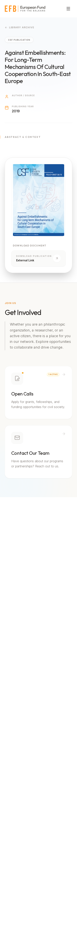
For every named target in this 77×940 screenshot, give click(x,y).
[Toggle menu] (68, 9)
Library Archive (21, 27)
